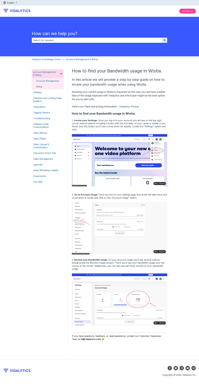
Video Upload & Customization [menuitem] (41, 146)
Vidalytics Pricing (128, 106)
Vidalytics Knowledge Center (46, 59)
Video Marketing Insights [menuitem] (45, 170)
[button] (61, 72)
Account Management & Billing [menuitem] (44, 73)
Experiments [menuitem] (39, 176)
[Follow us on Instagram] (182, 368)
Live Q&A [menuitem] (38, 181)
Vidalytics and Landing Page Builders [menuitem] (47, 99)
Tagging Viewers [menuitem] (41, 112)
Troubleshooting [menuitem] (41, 118)
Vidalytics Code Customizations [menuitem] (41, 125)
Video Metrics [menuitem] (40, 133)
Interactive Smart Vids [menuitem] (44, 153)
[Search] (164, 40)
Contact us (187, 11)
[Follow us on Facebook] (170, 368)
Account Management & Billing (82, 59)
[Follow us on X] (176, 368)
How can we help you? (54, 33)
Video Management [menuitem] (43, 159)
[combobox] (97, 40)
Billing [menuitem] (39, 86)
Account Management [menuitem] (47, 81)
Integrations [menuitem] (39, 107)
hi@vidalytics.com (91, 339)
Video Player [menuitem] (39, 138)
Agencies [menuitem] (38, 164)
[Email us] (193, 368)
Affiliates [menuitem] (37, 92)
